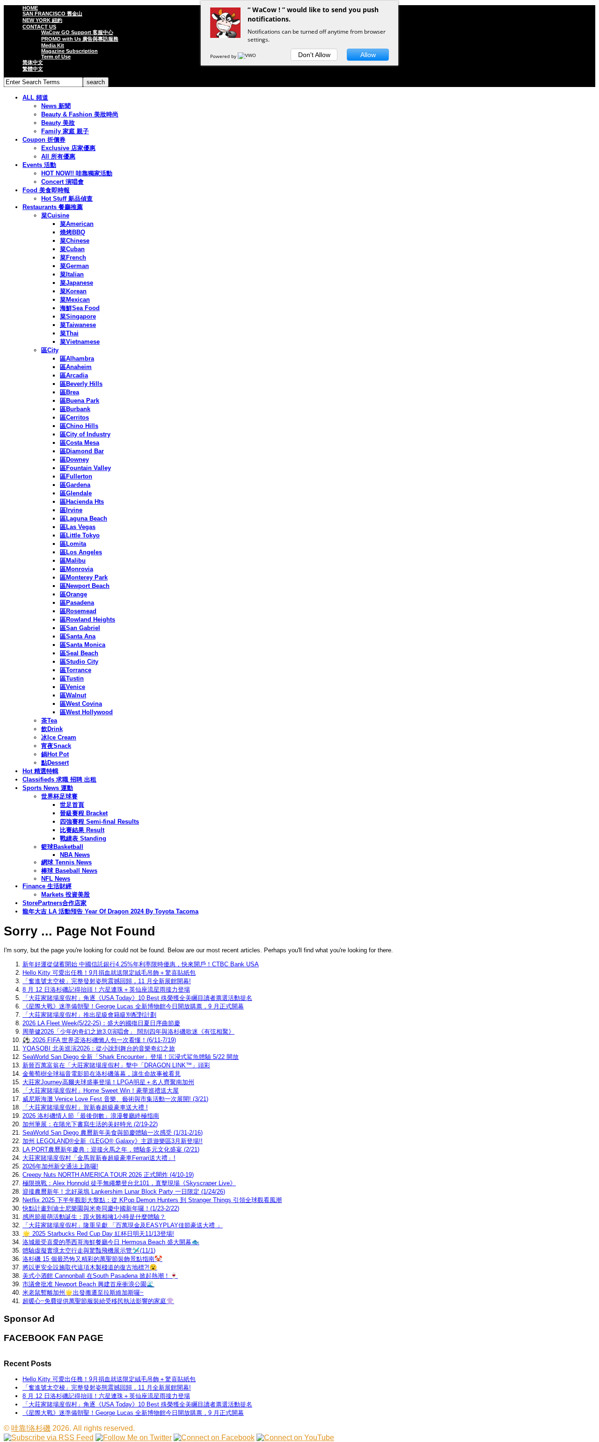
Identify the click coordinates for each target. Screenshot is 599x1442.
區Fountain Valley (85, 467)
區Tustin (72, 678)
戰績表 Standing (83, 838)
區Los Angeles (81, 552)
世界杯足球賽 (59, 796)
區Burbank (75, 409)
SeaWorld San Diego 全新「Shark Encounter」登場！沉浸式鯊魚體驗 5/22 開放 (130, 1056)
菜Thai (69, 333)
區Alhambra (77, 358)
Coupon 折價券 (44, 139)
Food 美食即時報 (46, 190)
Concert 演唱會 (62, 181)
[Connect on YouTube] (295, 1438)
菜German (74, 265)
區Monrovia (76, 568)
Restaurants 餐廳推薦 (52, 206)
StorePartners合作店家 (54, 902)
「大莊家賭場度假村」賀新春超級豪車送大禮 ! (85, 1107)
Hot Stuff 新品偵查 (67, 198)
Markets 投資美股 (65, 894)
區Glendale (76, 493)
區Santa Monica (82, 644)
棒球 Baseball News (69, 870)
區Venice (72, 686)
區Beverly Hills (81, 383)
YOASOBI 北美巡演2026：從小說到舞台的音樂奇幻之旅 (98, 1048)
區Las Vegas (77, 526)
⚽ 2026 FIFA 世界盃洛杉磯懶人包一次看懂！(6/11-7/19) (99, 1039)
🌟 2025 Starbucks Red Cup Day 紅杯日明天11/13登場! (98, 1233)
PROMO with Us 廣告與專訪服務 (79, 39)
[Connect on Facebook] (214, 1438)
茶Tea (49, 720)
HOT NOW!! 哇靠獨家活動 (76, 173)
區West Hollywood (86, 712)
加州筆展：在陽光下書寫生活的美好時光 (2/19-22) (90, 1124)
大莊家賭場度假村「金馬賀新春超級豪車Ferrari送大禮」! (98, 1157)
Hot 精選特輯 (40, 771)
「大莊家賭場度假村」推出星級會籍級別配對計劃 (89, 1014)
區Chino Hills (79, 425)
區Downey (74, 459)
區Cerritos (74, 417)
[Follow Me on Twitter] (133, 1438)
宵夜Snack (56, 745)
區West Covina (81, 703)
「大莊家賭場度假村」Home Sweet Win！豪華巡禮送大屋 (100, 1090)
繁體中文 (32, 69)
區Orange (73, 594)
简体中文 (32, 62)
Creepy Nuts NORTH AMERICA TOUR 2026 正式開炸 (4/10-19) (108, 1174)
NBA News (75, 854)
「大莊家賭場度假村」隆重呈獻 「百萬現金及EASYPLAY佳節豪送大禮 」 (122, 1225)
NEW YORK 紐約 (42, 20)
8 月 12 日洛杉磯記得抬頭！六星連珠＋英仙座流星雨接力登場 (106, 989)
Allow (368, 54)
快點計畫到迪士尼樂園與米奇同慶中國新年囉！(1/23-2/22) (100, 1208)
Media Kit (52, 45)
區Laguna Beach (83, 518)
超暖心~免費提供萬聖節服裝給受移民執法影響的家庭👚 (98, 1300)
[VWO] (247, 56)
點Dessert (55, 762)
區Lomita (73, 543)
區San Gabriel (80, 627)
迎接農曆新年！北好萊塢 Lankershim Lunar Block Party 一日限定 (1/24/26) (123, 1191)
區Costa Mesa (79, 442)
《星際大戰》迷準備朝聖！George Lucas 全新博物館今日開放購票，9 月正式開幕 (133, 1006)
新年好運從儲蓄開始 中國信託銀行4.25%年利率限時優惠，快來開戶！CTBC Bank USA (140, 964)
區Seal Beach (79, 653)
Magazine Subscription (69, 51)
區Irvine (71, 510)
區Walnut (73, 695)
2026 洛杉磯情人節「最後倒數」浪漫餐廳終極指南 (90, 1115)
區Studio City (79, 661)
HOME (30, 8)
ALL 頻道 (35, 97)
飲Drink (52, 728)
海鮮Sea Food (80, 308)
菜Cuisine (55, 215)
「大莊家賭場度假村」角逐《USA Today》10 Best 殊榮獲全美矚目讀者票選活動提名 (137, 997)
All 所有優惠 (58, 156)
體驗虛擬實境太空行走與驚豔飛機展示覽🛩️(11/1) (88, 1250)
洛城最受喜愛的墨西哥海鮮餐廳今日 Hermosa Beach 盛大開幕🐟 (110, 1242)
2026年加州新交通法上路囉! (60, 1166)
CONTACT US (39, 26)
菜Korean (73, 291)
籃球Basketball (62, 846)
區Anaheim (76, 366)
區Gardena (75, 484)
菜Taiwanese (78, 324)
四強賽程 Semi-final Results (99, 821)
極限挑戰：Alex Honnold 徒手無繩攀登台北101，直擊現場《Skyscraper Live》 (129, 1183)
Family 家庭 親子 (65, 131)
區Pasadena (77, 602)
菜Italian (72, 274)
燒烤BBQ (72, 232)
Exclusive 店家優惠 (68, 148)
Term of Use (56, 56)
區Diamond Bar (82, 451)
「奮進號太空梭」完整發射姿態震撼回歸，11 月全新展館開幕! (106, 981)
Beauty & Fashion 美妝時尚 (79, 114)
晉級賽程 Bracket (84, 813)
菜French (73, 257)
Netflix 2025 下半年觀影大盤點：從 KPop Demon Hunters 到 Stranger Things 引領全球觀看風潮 (152, 1199)
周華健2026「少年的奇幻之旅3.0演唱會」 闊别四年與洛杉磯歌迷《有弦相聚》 (128, 1031)
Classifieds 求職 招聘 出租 (59, 779)
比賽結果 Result (82, 829)
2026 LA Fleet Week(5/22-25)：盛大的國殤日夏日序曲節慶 (101, 1023)
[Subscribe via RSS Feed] (49, 1438)
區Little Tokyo (80, 535)
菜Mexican (75, 299)
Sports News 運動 (47, 787)
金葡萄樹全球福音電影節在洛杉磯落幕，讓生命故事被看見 (101, 1073)
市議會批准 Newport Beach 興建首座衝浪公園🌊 (88, 1284)
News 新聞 (56, 105)
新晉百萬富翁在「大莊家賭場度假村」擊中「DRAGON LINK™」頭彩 (116, 1065)
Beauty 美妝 (58, 122)
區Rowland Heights (87, 619)
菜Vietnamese (80, 341)
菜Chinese (74, 240)
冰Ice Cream (58, 737)
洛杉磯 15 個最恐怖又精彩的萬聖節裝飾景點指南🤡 (92, 1258)
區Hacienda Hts (82, 501)
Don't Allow (314, 54)
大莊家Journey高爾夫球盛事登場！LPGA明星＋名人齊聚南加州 (108, 1082)
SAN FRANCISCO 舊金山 (52, 13)
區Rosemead (78, 611)
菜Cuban (72, 249)
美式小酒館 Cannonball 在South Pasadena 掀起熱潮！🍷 (100, 1275)
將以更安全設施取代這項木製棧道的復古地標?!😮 (89, 1267)
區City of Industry (85, 434)
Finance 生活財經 (47, 886)
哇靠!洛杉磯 (31, 1428)
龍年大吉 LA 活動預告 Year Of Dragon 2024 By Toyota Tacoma (110, 911)
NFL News (55, 878)
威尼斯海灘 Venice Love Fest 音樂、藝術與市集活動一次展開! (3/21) (115, 1098)
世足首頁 (72, 804)
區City (49, 350)
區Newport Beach (85, 585)
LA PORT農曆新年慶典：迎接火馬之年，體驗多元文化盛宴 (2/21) (110, 1149)
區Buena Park (79, 400)
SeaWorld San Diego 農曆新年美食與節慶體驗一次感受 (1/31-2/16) (112, 1132)
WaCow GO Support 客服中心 (77, 32)
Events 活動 (39, 164)
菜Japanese (76, 282)
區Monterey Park (84, 577)
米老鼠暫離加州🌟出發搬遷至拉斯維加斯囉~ (83, 1292)
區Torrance (75, 670)
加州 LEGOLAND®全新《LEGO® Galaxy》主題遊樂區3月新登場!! (112, 1141)
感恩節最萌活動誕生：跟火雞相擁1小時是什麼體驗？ (94, 1216)
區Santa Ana (77, 636)
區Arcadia (74, 375)
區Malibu (73, 560)
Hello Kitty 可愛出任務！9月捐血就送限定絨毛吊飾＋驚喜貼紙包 (109, 972)
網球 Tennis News (66, 862)
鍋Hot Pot (55, 754)
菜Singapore (78, 316)
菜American (77, 223)
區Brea (69, 392)
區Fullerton (76, 476)
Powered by (224, 56)
